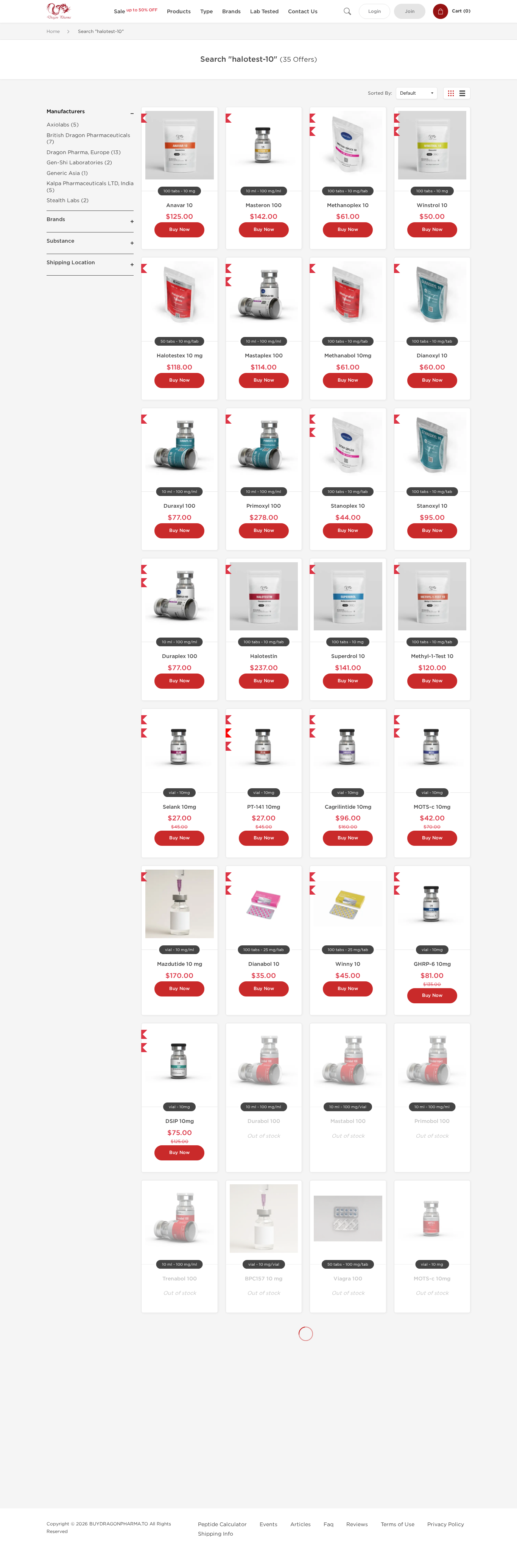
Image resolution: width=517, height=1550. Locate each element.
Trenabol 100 (179, 1279)
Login (374, 11)
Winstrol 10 (432, 205)
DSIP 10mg (179, 1121)
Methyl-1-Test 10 (432, 656)
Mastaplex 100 (264, 355)
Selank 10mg (179, 807)
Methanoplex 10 (348, 205)
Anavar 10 (179, 205)
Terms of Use (397, 1524)
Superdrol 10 (348, 656)
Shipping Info (215, 1534)
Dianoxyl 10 (432, 355)
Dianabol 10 (263, 964)
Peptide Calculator (222, 1524)
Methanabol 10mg (347, 355)
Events (268, 1524)
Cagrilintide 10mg (348, 807)
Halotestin (263, 656)
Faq (328, 1524)
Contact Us (303, 11)
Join (409, 11)
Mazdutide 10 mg (179, 964)
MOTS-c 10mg (432, 807)
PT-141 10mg (263, 807)
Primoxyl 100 (263, 506)
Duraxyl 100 (179, 506)
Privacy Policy (445, 1524)
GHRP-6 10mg (432, 964)
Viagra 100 (347, 1279)
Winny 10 (347, 964)
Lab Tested (264, 11)
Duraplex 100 (179, 656)
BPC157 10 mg (263, 1279)
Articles (300, 1524)
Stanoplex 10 (348, 506)
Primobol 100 (432, 1121)
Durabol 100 (264, 1121)
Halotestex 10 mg (179, 355)
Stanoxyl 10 (432, 506)
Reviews (357, 1524)
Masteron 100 (264, 205)
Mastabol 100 (348, 1121)
